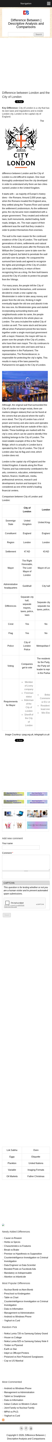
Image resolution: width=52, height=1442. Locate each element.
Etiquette (35, 1157)
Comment (7, 853)
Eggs (12, 1157)
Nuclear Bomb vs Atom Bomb (18, 1289)
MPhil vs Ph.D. (11, 1412)
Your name (7, 843)
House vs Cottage (13, 1337)
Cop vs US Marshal (13, 1361)
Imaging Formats (36, 1170)
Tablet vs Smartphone (15, 1396)
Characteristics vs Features (17, 1246)
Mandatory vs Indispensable (18, 1273)
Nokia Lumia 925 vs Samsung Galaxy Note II (26, 1341)
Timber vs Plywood (13, 1345)
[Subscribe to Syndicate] (3, 1420)
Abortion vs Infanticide (15, 1277)
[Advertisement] (26, 64)
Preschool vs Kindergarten (17, 1293)
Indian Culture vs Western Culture (20, 1404)
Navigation (26, 3)
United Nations (36, 1163)
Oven (36, 1150)
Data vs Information (13, 1309)
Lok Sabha (12, 1150)
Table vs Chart (11, 1297)
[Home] (26, 15)
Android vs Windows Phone (17, 1316)
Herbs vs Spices (12, 1242)
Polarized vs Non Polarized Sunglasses (23, 1357)
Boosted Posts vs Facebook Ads (20, 1269)
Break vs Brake (11, 1250)
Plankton (12, 1163)
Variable (12, 1170)
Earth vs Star (10, 1349)
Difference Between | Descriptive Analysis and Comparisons (26, 23)
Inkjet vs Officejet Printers (16, 1353)
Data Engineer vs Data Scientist (19, 1265)
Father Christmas (35, 1176)
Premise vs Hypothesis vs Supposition (23, 1254)
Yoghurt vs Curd (12, 1320)
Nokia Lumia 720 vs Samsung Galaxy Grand (26, 1333)
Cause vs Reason (13, 1238)
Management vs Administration (19, 1313)
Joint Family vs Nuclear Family (19, 1408)
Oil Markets (12, 1176)
